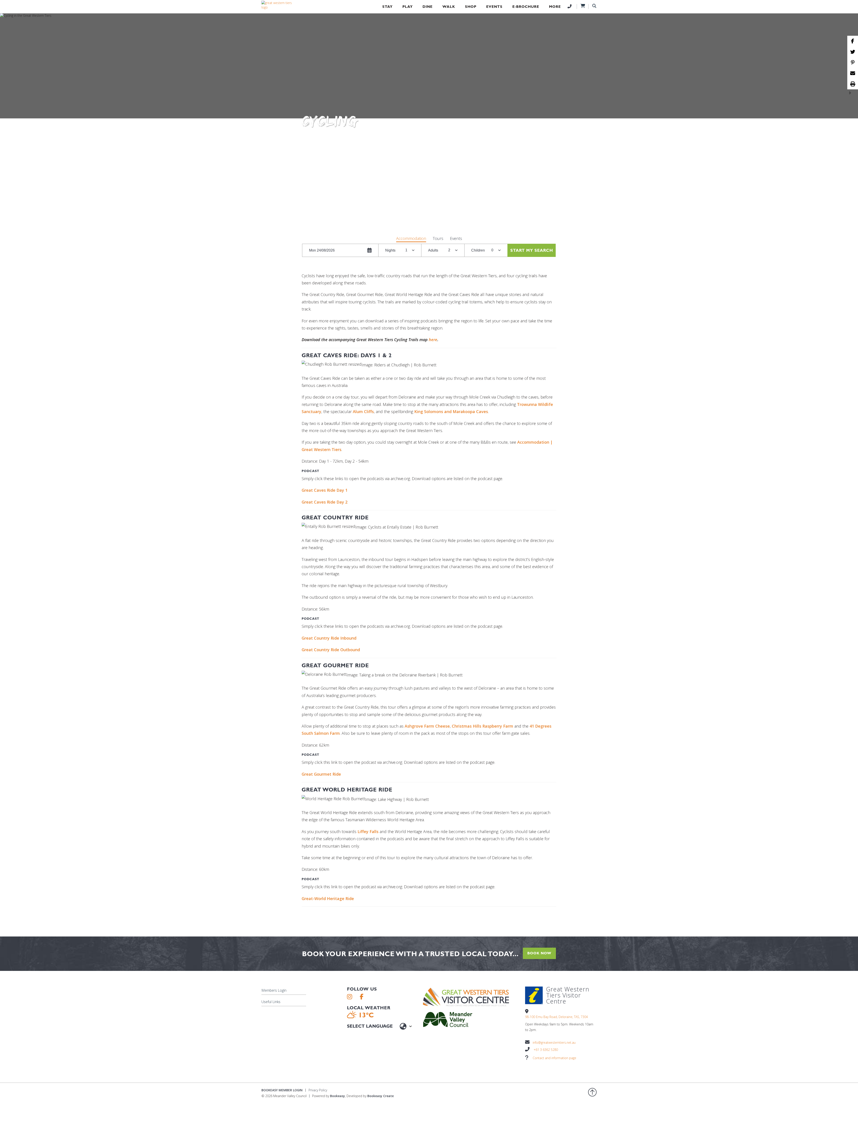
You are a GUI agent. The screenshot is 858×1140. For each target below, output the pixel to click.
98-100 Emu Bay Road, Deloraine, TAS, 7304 (556, 1017)
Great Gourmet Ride (321, 774)
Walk (448, 6)
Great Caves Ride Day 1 (324, 490)
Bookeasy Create (380, 1096)
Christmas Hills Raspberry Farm (482, 726)
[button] (411, 239)
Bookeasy (337, 1096)
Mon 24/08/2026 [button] (322, 250)
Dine (428, 6)
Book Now (539, 953)
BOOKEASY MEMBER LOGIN (282, 1090)
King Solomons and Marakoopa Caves (451, 411)
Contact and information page (554, 1058)
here (433, 339)
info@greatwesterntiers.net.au (554, 1042)
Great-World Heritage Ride (328, 898)
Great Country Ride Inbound (329, 638)
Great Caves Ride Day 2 (324, 502)
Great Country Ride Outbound (331, 649)
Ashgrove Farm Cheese (427, 726)
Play (407, 6)
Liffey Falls (368, 831)
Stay (387, 6)
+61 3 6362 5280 (546, 1050)
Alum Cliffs (363, 411)
